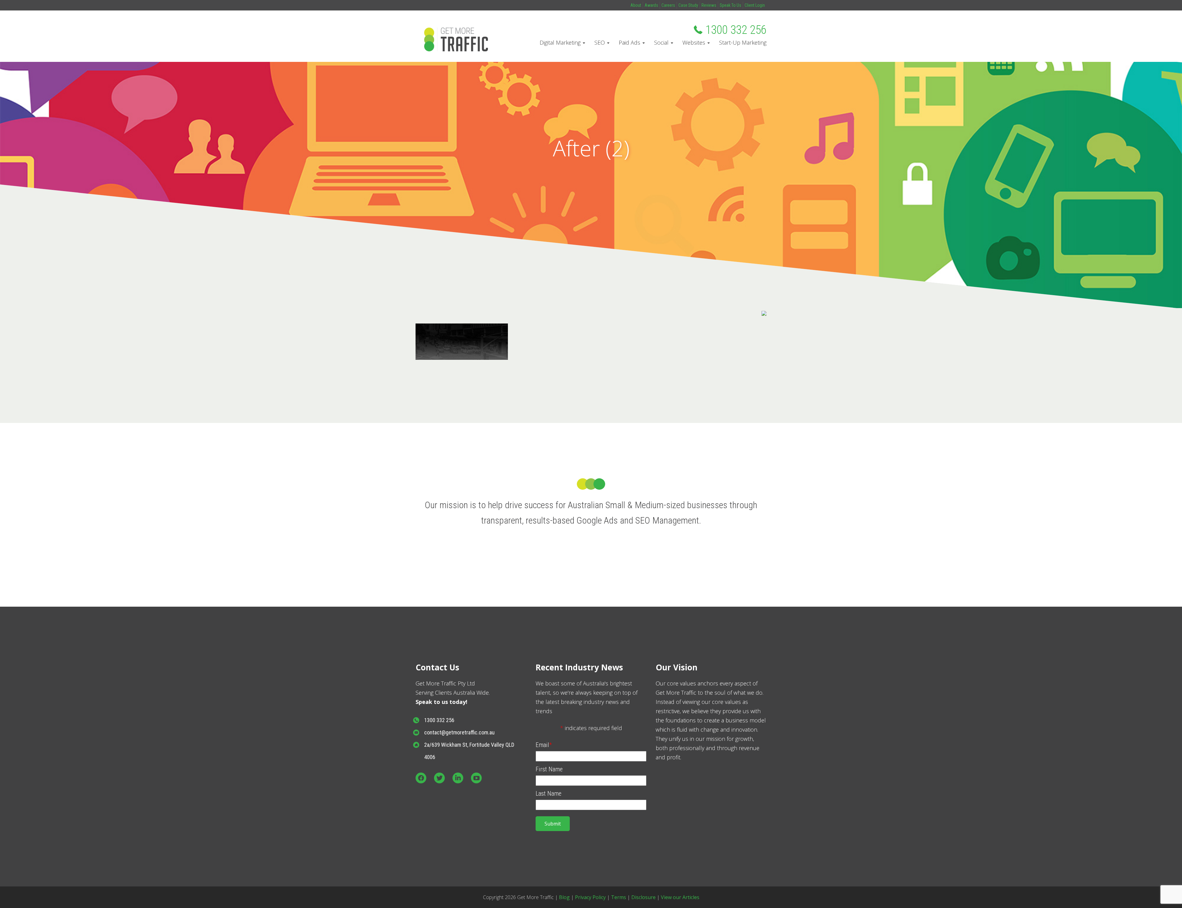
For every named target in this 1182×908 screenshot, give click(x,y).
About (635, 5)
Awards (651, 5)
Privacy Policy (590, 897)
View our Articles (680, 897)
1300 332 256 (736, 30)
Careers (668, 5)
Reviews (709, 5)
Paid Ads (630, 42)
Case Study (688, 5)
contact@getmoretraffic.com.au (459, 732)
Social (662, 42)
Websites (694, 42)
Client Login (755, 5)
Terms (618, 897)
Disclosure (643, 897)
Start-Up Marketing (742, 42)
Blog (564, 897)
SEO (600, 42)
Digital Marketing (561, 42)
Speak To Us (730, 5)
